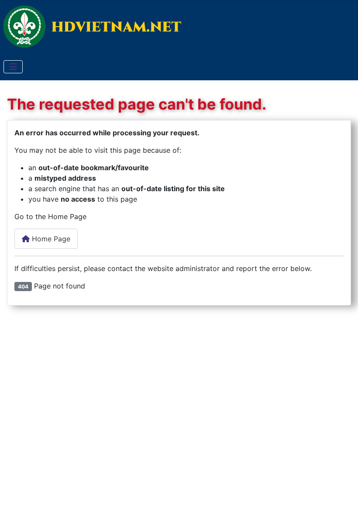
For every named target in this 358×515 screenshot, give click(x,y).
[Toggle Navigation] (13, 66)
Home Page (50, 238)
